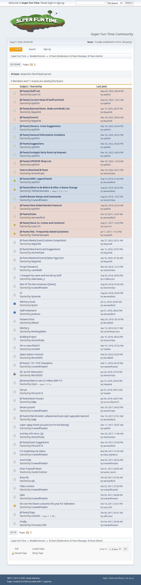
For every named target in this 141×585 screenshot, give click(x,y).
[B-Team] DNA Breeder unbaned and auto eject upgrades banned (54, 416)
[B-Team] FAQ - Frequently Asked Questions (44, 231)
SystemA (36, 296)
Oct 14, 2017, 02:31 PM (112, 503)
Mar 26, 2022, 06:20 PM (112, 143)
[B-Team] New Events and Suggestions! (40, 249)
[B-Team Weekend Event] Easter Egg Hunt (42, 258)
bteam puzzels (27, 407)
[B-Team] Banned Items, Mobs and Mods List (45, 108)
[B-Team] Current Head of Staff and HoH (42, 99)
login (50, 2)
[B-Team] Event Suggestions (34, 442)
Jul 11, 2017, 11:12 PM (111, 231)
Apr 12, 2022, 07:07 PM (112, 249)
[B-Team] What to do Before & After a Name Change (48, 187)
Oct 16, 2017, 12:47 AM (112, 214)
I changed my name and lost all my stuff (40, 275)
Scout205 (107, 235)
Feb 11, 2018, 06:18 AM (112, 363)
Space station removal (31, 354)
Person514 (37, 393)
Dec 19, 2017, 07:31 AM (112, 416)
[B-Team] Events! (29, 117)
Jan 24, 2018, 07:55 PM (111, 372)
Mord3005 (108, 322)
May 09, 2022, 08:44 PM (112, 91)
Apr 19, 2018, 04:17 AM (112, 328)
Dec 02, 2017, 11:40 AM (112, 433)
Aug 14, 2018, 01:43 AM (112, 178)
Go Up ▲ (130, 578)
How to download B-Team (34, 170)
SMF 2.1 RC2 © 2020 (16, 578)
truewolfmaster (39, 200)
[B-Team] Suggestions (32, 143)
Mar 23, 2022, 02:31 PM (112, 170)
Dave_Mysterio (110, 454)
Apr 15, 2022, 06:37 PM (112, 108)
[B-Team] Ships (27, 512)
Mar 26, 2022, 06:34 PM (112, 126)
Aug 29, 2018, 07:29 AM (112, 284)
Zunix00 (35, 349)
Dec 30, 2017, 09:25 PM (112, 407)
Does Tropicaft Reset (31, 468)
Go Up (13, 532)
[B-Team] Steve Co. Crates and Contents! (42, 222)
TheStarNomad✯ (40, 190)
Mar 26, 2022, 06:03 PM (112, 152)
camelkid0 (36, 270)
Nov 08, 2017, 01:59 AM (112, 451)
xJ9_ (33, 480)
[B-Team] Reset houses (32, 398)
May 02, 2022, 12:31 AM (112, 99)
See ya (23, 389)
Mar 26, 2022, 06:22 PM (112, 135)
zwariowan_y (38, 278)
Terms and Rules (116, 578)
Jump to (103, 549)
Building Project (28, 336)
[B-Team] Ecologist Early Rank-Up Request (43, 152)
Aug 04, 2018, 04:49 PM (112, 293)
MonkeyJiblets (38, 331)
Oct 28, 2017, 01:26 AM (112, 477)
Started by (36, 86)
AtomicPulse (37, 173)
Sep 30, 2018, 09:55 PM (112, 275)
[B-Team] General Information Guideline (42, 134)
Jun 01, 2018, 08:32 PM (111, 310)
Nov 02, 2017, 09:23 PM (112, 460)
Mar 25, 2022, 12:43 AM (112, 161)
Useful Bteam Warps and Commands (40, 196)
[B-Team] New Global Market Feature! (41, 205)
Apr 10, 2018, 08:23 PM (112, 336)
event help (25, 459)
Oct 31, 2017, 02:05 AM (112, 468)
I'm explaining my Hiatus (33, 451)
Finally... (24, 521)
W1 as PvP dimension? (31, 371)
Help (105, 578)
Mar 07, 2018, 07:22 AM (112, 345)
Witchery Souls (27, 301)
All (53, 516)
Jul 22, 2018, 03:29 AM (111, 301)
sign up (60, 2)
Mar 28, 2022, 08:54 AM (112, 117)
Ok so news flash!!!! (30, 345)
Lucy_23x (107, 507)
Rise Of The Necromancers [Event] (38, 284)
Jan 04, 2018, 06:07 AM (111, 398)
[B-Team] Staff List (30, 91)
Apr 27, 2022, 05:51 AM (112, 240)
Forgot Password (29, 266)
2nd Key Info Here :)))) (31, 433)
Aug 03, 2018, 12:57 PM (112, 196)
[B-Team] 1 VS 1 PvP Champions (36, 363)
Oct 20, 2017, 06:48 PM (112, 495)
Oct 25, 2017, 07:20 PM (112, 486)
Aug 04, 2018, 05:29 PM (112, 187)
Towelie (107, 349)
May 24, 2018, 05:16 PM (112, 319)
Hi (21, 293)
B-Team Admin (95, 56)
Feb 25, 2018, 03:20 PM (112, 354)
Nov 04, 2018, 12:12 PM (112, 266)
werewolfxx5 (109, 182)
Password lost (27, 319)
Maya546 (36, 112)
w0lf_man (107, 516)
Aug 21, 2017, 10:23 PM (112, 223)
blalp (33, 402)
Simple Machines (33, 578)
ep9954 (107, 94)
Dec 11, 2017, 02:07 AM (112, 424)
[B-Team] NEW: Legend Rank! (36, 178)
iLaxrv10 (35, 94)
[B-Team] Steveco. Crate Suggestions (40, 126)
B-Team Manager (78, 56)
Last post (101, 86)
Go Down (15, 64)
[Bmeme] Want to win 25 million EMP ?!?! (41, 380)
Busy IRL (24, 477)
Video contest (27, 486)
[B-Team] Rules (28, 214)
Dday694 (107, 384)
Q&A (22, 494)
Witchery (24, 328)
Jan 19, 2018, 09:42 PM (111, 380)
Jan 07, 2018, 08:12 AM (111, 389)
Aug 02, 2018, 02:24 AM (112, 205)
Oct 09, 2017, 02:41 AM (112, 512)
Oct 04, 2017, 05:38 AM (112, 521)
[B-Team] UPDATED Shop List (35, 161)
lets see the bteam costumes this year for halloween (47, 503)
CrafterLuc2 (109, 279)
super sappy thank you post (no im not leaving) (44, 424)
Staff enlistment (28, 310)
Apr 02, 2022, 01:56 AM (112, 258)
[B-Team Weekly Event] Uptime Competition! (43, 240)
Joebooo (35, 314)
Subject (24, 86)
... (64, 191)
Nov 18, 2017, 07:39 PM (112, 442)
